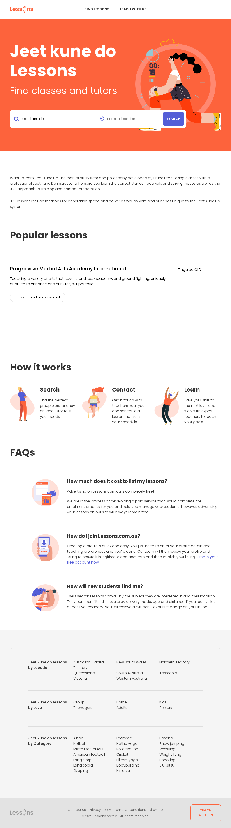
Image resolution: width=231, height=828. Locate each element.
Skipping (80, 770)
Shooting (167, 759)
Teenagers (82, 707)
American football (89, 754)
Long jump (82, 759)
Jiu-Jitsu (166, 765)
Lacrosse (124, 738)
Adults (121, 707)
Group (79, 702)
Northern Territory (174, 662)
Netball (79, 743)
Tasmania (168, 673)
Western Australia (131, 678)
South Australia (129, 673)
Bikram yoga (127, 759)
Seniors (165, 707)
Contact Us (77, 809)
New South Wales (131, 662)
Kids (162, 702)
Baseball (166, 738)
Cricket (122, 754)
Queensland (84, 673)
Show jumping (171, 743)
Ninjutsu (123, 770)
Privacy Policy (100, 809)
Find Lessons (97, 9)
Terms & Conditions (130, 809)
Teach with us (133, 9)
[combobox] (55, 119)
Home (121, 702)
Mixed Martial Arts (88, 749)
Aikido (78, 738)
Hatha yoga (127, 743)
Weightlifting (170, 754)
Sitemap (156, 809)
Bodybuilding (127, 765)
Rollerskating (127, 749)
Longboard (83, 765)
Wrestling (167, 749)
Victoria (80, 678)
